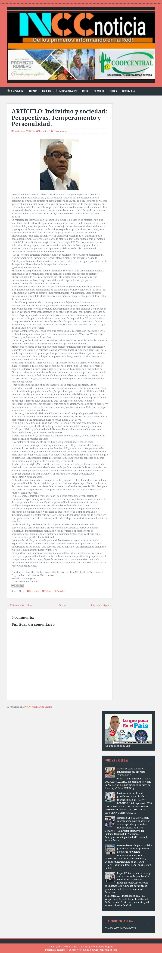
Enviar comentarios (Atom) (37, 707)
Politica (113, 91)
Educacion (98, 91)
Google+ (60, 591)
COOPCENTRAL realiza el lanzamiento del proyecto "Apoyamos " (131, 771)
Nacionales (48, 91)
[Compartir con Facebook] (22, 585)
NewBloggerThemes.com (103, 950)
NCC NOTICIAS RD (78, 946)
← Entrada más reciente (20, 605)
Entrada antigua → (101, 605)
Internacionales (68, 91)
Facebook (34, 591)
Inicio (62, 605)
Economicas (128, 91)
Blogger (109, 946)
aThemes (62, 950)
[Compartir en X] (19, 585)
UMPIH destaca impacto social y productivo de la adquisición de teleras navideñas (134, 848)
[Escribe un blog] (16, 585)
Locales (33, 91)
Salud (84, 91)
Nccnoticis (43, 131)
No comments (60, 131)
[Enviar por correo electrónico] (13, 585)
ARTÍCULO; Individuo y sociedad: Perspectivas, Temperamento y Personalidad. (59, 117)
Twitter (47, 591)
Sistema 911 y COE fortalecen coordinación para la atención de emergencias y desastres (133, 821)
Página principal (15, 91)
